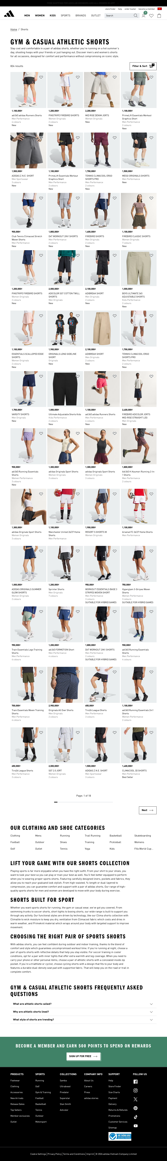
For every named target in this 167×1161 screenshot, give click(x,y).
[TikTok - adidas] (145, 1117)
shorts (55, 879)
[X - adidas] (145, 1099)
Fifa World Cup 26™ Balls (142, 849)
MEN (27, 15)
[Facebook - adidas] (145, 1082)
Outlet (38, 849)
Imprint (90, 1154)
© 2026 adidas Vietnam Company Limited (116, 1154)
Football (15, 842)
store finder (110, 9)
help (120, 9)
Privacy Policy (54, 1154)
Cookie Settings (38, 1154)
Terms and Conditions (74, 1154)
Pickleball (115, 842)
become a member (147, 9)
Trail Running (92, 836)
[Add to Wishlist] (41, 78)
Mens (38, 836)
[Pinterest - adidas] (145, 1108)
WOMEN (40, 15)
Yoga (87, 849)
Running (65, 836)
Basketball (116, 836)
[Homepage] (9, 14)
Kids (112, 849)
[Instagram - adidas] (145, 1091)
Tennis (64, 849)
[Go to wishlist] (151, 16)
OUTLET (96, 15)
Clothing (15, 836)
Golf (12, 849)
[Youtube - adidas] (145, 1126)
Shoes (63, 842)
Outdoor (39, 842)
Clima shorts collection (109, 915)
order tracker (130, 9)
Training (89, 842)
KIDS (53, 15)
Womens (139, 842)
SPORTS (65, 15)
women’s (104, 52)
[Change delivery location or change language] (159, 9)
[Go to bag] (159, 16)
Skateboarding (142, 836)
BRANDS (81, 15)
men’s (90, 52)
